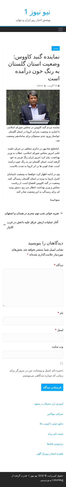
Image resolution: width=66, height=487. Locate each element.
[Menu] (60, 29)
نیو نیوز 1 (37, 11)
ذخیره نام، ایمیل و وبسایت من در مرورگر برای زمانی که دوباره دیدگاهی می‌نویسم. (36, 372)
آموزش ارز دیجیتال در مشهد (48, 403)
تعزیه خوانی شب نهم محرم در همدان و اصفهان (32, 213)
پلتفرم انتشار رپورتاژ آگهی (49, 453)
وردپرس (45, 480)
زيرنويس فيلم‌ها (55, 443)
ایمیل (59, 330)
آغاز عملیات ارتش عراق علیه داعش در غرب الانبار (32, 224)
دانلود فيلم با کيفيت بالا (51, 423)
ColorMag (57, 480)
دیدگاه (58, 265)
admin (40, 85)
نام (60, 313)
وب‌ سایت (57, 347)
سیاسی (55, 48)
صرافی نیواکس (55, 413)
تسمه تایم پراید (55, 433)
